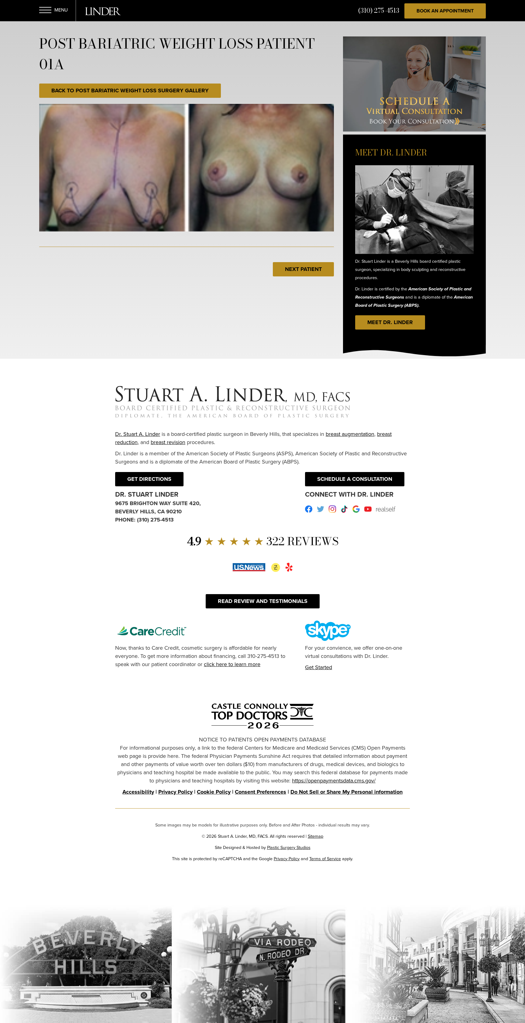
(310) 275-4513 (378, 10)
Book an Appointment (445, 10)
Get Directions (149, 479)
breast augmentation (350, 434)
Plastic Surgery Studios (289, 847)
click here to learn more (232, 664)
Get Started (318, 667)
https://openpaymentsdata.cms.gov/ (334, 781)
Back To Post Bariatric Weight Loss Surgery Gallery (130, 90)
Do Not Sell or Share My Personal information (346, 792)
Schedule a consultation (354, 479)
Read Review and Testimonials (262, 601)
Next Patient (303, 269)
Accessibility (138, 792)
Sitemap (315, 836)
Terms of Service (325, 858)
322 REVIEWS (262, 541)
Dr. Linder (103, 11)
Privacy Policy (175, 792)
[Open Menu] (45, 11)
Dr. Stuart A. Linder (137, 434)
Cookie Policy (214, 792)
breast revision (168, 442)
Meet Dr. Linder (390, 322)
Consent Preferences (260, 792)
